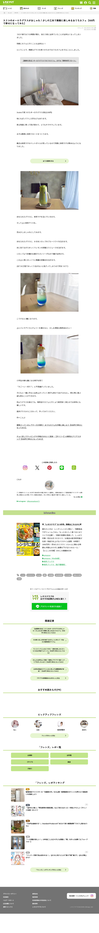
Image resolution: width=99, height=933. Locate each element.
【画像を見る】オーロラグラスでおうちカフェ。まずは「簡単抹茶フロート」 (49, 60)
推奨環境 (35, 897)
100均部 (51, 575)
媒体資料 (35, 904)
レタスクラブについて (39, 907)
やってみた (68, 575)
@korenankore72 (33, 501)
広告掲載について (8, 904)
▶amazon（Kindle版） (51, 558)
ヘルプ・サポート (8, 900)
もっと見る (77, 497)
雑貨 (45, 575)
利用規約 (6, 897)
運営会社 (35, 894)
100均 (19, 579)
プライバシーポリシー (10, 894)
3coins (39, 575)
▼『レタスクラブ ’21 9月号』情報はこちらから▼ (62, 524)
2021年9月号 (59, 575)
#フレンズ (80, 28)
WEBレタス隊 (77, 575)
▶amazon (46, 555)
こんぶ (23, 575)
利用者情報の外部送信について (41, 900)
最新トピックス (8, 907)
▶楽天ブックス (48, 561)
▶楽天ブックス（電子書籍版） (54, 564)
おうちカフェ (30, 575)
